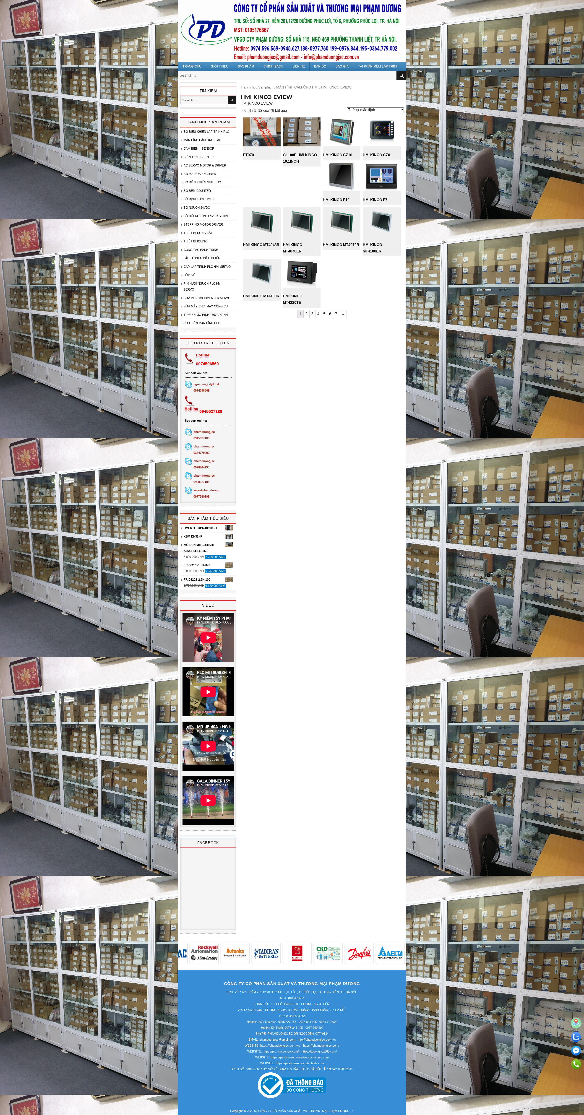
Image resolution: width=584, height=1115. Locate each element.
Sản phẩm (246, 66)
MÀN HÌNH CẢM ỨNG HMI (297, 87)
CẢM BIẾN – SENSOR (199, 148)
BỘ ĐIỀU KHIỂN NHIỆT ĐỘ (202, 182)
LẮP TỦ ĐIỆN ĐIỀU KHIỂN (202, 258)
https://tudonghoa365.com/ (319, 1051)
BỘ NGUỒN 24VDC (197, 207)
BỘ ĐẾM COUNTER (197, 190)
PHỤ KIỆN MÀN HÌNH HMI (202, 323)
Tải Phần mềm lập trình (378, 66)
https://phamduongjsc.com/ (321, 1045)
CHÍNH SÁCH (273, 66)
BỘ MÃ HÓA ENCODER (200, 174)
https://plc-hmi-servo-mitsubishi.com (300, 1063)
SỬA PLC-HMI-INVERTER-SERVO (207, 298)
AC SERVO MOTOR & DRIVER (205, 165)
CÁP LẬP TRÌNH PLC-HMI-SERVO (207, 266)
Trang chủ (191, 66)
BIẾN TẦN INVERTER (199, 157)
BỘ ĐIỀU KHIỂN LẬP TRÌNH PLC (206, 131)
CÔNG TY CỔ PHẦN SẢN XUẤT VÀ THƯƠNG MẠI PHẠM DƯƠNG (303, 1111)
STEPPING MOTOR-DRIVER (203, 224)
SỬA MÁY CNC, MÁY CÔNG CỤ (206, 306)
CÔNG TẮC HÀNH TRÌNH (201, 250)
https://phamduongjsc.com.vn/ (280, 1045)
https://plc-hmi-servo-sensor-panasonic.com (300, 1057)
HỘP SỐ (189, 275)
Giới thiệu (219, 66)
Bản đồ (320, 66)
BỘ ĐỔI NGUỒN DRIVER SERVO (206, 216)
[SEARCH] (232, 100)
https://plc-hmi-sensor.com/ (281, 1051)
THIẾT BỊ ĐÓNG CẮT (198, 233)
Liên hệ (298, 66)
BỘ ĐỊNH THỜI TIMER (199, 199)
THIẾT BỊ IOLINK (195, 241)
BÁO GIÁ (342, 66)
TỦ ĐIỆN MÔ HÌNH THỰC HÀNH (206, 315)
